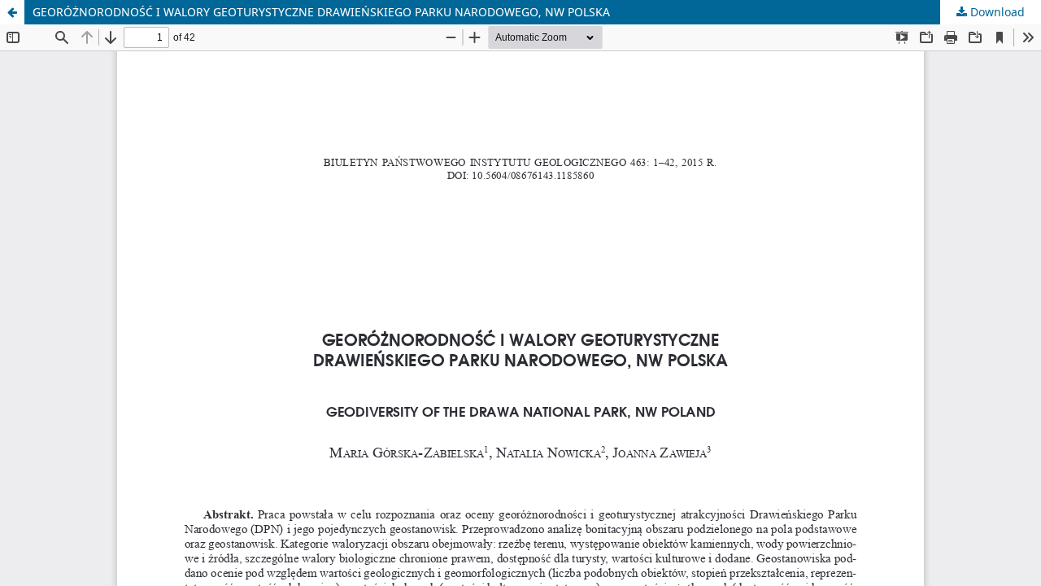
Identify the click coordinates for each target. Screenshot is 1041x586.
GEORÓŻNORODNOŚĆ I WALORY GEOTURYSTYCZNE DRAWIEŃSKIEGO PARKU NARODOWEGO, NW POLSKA (321, 12)
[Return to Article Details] (12, 12)
